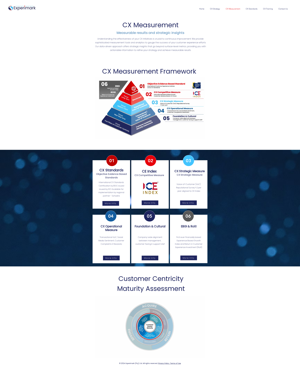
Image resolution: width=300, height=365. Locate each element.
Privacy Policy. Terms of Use (169, 363)
